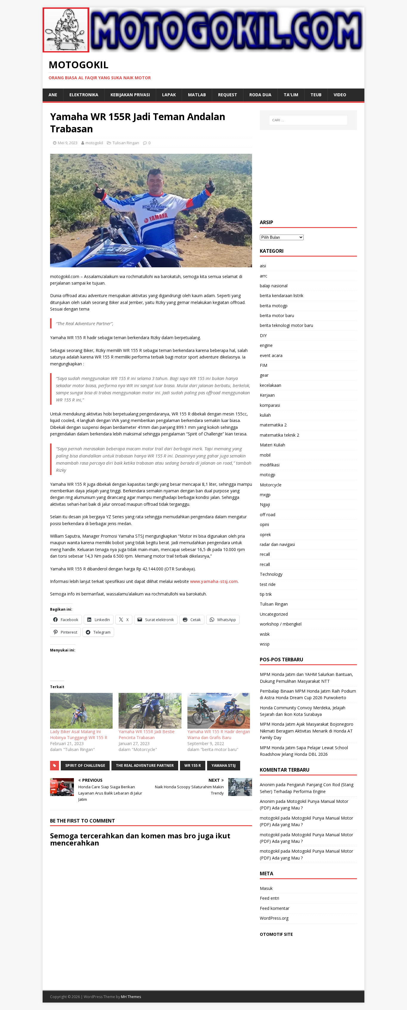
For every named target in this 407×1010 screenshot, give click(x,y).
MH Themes (131, 996)
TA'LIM (291, 94)
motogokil (94, 142)
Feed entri (269, 898)
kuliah (265, 415)
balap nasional (274, 285)
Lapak (169, 94)
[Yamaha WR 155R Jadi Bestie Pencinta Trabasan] (150, 711)
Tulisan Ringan (126, 142)
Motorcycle (271, 485)
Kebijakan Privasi (130, 94)
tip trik (266, 594)
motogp (267, 474)
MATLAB (197, 94)
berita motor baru (277, 315)
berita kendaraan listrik (281, 295)
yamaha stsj (224, 765)
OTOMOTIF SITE (276, 934)
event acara (271, 355)
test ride (268, 584)
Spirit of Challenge (85, 765)
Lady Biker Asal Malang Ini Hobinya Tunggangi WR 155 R (78, 734)
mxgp (265, 494)
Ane (53, 94)
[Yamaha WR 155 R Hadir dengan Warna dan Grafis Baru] (218, 711)
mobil (265, 455)
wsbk (265, 634)
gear (264, 375)
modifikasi (269, 465)
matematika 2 (273, 425)
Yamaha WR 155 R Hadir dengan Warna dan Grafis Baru (218, 734)
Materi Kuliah (272, 445)
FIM (263, 365)
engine (266, 345)
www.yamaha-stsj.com (214, 581)
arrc (263, 276)
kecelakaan (270, 385)
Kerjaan (267, 395)
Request (227, 94)
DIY (263, 335)
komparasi (270, 405)
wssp (265, 644)
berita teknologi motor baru (286, 325)
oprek (265, 534)
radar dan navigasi (277, 544)
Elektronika (83, 94)
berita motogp (274, 305)
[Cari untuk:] (308, 120)
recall (265, 554)
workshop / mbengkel (281, 624)
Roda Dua (260, 94)
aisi (263, 266)
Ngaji (265, 504)
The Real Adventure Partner (145, 765)
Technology (271, 574)
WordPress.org (274, 918)
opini (264, 524)
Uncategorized (274, 614)
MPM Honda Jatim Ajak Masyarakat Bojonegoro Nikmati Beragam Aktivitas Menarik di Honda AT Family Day (306, 730)
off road (267, 514)
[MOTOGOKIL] (203, 49)
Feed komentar (274, 908)
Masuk (266, 888)
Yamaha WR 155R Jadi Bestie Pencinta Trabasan (147, 734)
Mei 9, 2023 (67, 142)
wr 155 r (192, 765)
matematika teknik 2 (279, 435)
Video (340, 94)
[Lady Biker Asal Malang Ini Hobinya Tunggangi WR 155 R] (81, 711)
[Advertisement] (308, 174)
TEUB (315, 94)
